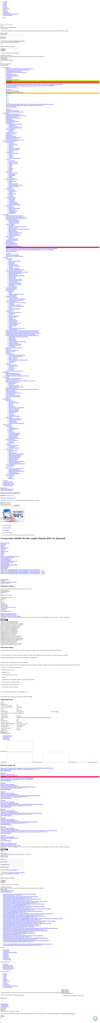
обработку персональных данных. (16, 41)
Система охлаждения (14, 408)
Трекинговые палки (13, 186)
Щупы (10, 187)
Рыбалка (11, 177)
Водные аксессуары (13, 153)
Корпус (11, 405)
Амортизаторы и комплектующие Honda (18, 336)
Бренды (5, 6)
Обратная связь (4, 1004)
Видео (2, 568)
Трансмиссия (12, 412)
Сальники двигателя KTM (15, 279)
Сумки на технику (13, 203)
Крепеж (11, 430)
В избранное (9, 92)
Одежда (11, 155)
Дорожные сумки (13, 202)
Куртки (11, 164)
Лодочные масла (13, 227)
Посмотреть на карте (19, 995)
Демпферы (11, 303)
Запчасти (11, 441)
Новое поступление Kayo (6, 490)
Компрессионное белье (14, 208)
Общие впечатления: (38, 762)
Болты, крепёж (13, 364)
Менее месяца (6, 739)
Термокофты (12, 211)
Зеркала (11, 403)
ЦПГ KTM (12, 285)
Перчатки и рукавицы (14, 148)
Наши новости (4, 487)
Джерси (11, 130)
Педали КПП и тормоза (15, 305)
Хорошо (2, 1016)
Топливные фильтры (14, 222)
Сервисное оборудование (15, 419)
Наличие (3, 566)
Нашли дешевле (12, 614)
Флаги (10, 477)
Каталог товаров (4, 65)
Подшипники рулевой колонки (16, 306)
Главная (5, 1)
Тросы (11, 413)
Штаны (11, 131)
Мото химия (12, 230)
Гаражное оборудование (14, 418)
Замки (11, 314)
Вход (4, 17)
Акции (4, 4)
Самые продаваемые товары (7, 890)
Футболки (11, 478)
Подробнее (8, 89)
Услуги (5, 5)
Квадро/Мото (12, 175)
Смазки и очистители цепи (15, 232)
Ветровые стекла (13, 366)
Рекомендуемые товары (8, 484)
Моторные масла (13, 231)
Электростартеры (13, 329)
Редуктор (11, 432)
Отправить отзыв (93, 762)
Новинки (5, 480)
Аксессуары (12, 143)
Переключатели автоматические (16, 471)
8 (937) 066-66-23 (65, 990)
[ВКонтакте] (1, 620)
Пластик (11, 367)
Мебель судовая (13, 452)
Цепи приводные (13, 238)
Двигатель (12, 401)
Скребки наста (12, 421)
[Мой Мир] (5, 620)
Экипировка (6, 951)
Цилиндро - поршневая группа (16, 269)
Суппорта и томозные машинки (17, 298)
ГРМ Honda (12, 337)
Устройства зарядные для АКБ (16, 386)
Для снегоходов (7, 958)
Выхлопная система (14, 402)
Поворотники (12, 319)
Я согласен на (13, 41)
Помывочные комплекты (15, 455)
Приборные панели (13, 320)
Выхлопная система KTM (15, 273)
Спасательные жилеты (15, 158)
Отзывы (5, 2)
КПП (10, 292)
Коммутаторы (12, 317)
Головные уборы (13, 161)
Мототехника (6, 949)
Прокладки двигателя (14, 265)
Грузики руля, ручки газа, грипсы (17, 302)
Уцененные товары (7, 485)
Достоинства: (4, 751)
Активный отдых (13, 172)
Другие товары (54, 711)
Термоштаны (12, 213)
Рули (10, 307)
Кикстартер (12, 262)
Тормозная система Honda (15, 345)
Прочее (11, 267)
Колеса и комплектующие (15, 356)
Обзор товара (4, 557)
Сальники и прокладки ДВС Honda (17, 341)
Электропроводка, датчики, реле (17, 328)
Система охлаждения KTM (15, 280)
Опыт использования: (6, 733)
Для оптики (12, 199)
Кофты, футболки (13, 163)
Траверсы (11, 362)
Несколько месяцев (7, 735)
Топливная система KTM (15, 283)
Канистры (11, 384)
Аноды (11, 427)
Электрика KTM (13, 286)
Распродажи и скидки (8, 483)
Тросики (11, 309)
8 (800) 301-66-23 (5, 27)
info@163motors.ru (68, 993)
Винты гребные (13, 440)
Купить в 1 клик (10, 90)
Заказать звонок (12, 27)
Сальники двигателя (14, 268)
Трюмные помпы (13, 472)
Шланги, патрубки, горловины (16, 461)
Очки (10, 166)
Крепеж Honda (12, 339)
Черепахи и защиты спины (15, 127)
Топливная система (14, 410)
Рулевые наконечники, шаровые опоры (18, 359)
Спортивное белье (13, 210)
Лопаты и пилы (12, 181)
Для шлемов (12, 201)
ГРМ (10, 259)
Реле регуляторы (13, 322)
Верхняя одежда (13, 144)
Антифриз (11, 225)
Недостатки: (3, 762)
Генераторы (12, 313)
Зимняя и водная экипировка (10, 952)
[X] (7, 620)
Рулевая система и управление (16, 407)
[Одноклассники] (3, 620)
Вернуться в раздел (5, 556)
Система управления (14, 434)
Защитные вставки (13, 126)
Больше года (6, 738)
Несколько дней (7, 736)
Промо (10, 169)
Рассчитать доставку (16, 616)
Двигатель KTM (13, 274)
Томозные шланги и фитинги (16, 300)
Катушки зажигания (14, 316)
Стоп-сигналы (12, 325)
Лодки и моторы (7, 959)
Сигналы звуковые (13, 324)
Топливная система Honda (15, 344)
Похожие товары (4, 564)
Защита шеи (12, 125)
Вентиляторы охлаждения (15, 312)
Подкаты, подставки (14, 385)
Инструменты (12, 383)
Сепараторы (12, 446)
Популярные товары (8, 481)
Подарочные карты (7, 15)
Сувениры (11, 475)
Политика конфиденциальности (10, 13)
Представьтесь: (72, 762)
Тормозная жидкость (14, 233)
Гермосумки (12, 174)
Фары (10, 326)
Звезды (11, 237)
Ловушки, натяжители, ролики (16, 294)
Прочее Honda (12, 340)
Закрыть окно (4, 57)
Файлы (2, 567)
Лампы (11, 318)
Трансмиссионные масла (15, 235)
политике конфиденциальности (68, 1013)
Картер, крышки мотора (15, 261)
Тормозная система (14, 411)
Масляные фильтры (14, 221)
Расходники (6, 953)
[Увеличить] (21, 569)
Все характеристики (5, 591)
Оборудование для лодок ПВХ (16, 454)
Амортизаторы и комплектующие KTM (18, 272)
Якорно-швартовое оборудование (17, 463)
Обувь (11, 146)
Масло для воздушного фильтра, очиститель (19, 229)
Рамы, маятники (13, 358)
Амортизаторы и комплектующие (17, 355)
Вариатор (11, 291)
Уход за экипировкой (14, 149)
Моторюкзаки (12, 193)
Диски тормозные (13, 297)
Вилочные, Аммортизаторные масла (18, 226)
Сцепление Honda (13, 342)
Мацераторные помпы (14, 469)
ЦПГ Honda (12, 346)
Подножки (12, 368)
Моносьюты (12, 209)
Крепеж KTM (12, 276)
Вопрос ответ (6, 9)
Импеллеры (12, 443)
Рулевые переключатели (15, 323)
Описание (3, 560)
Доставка (5, 7)
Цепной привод (13, 295)
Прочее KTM (12, 278)
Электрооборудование (14, 416)
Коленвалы (11, 263)
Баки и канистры (13, 450)
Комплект (3, 558)
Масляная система (13, 264)
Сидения (11, 369)
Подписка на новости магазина (8, 498)
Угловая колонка (13, 436)
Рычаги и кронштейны (15, 308)
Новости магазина (6, 502)
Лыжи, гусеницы (13, 357)
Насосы (11, 466)
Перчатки (11, 168)
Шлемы (11, 150)
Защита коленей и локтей (15, 124)
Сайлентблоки (12, 361)
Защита (11, 192)
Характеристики (4, 561)
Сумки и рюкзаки (13, 422)
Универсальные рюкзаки (15, 204)
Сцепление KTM (13, 281)
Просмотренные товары (6, 891)
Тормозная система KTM (15, 284)
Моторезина (6, 956)
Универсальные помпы (14, 473)
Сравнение (16, 90)
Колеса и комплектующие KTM (16, 275)
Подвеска (12, 406)
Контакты (5, 11)
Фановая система (13, 460)
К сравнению (11, 774)
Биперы (11, 180)
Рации (10, 182)
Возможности (6, 12)
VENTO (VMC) (4, 606)
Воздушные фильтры (14, 220)
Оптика (11, 147)
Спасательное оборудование (15, 185)
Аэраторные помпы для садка (16, 468)
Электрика (12, 414)
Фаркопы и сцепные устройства (16, 423)
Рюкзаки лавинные (13, 183)
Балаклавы (12, 207)
